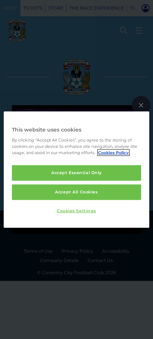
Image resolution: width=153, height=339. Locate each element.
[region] (76, 169)
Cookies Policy (113, 152)
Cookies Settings (76, 210)
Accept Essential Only (76, 172)
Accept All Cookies (76, 192)
